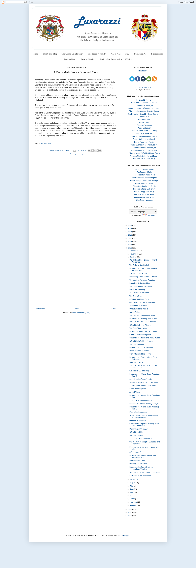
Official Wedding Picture (138, 309)
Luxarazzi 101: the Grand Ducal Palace (144, 338)
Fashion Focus (70, 59)
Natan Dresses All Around (139, 351)
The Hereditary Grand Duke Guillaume (144, 111)
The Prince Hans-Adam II (144, 169)
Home (35, 53)
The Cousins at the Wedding (140, 293)
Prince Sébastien (144, 128)
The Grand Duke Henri (144, 100)
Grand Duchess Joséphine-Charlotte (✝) (144, 108)
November (134, 254)
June (132, 489)
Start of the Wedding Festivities (141, 354)
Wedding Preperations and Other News (144, 472)
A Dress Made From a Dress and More (144, 386)
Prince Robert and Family (144, 142)
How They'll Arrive (136, 362)
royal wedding (78, 154)
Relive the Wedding (137, 290)
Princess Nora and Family (144, 197)
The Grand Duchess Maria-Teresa (144, 103)
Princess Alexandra (144, 125)
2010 (130, 512)
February (133, 502)
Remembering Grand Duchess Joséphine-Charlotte (141, 468)
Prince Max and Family (144, 183)
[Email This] (89, 150)
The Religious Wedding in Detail (142, 315)
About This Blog (50, 53)
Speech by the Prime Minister (140, 379)
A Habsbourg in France (138, 273)
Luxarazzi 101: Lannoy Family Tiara (143, 319)
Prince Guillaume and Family (144, 139)
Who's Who (115, 53)
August (133, 483)
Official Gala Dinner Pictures (140, 325)
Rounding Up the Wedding (139, 283)
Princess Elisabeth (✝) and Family (144, 150)
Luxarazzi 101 (140, 53)
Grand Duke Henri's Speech (140, 335)
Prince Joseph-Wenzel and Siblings (144, 180)
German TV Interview (137, 420)
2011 (130, 509)
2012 (130, 248)
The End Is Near (135, 296)
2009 (130, 516)
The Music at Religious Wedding (142, 280)
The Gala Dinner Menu (138, 328)
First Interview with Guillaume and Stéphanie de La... (142, 456)
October (133, 257)
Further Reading (88, 59)
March (132, 499)
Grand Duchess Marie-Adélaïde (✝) (144, 145)
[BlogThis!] (92, 150)
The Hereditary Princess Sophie (144, 178)
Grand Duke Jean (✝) (144, 105)
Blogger (126, 535)
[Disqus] (76, 195)
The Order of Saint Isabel (139, 265)
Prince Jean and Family (144, 133)
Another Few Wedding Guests (141, 400)
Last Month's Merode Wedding (141, 475)
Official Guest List (136, 432)
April (132, 495)
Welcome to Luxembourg (139, 371)
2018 (130, 228)
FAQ (127, 53)
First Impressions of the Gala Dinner (143, 331)
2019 (130, 225)
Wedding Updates (136, 435)
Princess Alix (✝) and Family (144, 159)
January (133, 505)
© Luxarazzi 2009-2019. (143, 87)
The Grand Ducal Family (72, 53)
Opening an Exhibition (138, 464)
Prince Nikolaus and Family (144, 194)
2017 (130, 232)
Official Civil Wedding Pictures (141, 341)
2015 (130, 238)
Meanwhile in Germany (138, 429)
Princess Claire (144, 120)
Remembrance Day (137, 461)
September (134, 479)
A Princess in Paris (136, 452)
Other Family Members (144, 200)
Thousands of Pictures (138, 306)
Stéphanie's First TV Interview (140, 438)
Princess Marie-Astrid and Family (144, 131)
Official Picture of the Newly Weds (142, 302)
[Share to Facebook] (97, 150)
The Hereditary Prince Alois (144, 175)
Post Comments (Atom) (81, 313)
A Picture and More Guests (139, 299)
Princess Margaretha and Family (144, 136)
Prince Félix (144, 117)
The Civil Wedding (136, 344)
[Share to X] (94, 150)
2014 (130, 241)
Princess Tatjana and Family (144, 189)
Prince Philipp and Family (144, 192)
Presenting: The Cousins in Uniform (143, 277)
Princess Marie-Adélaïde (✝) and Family (144, 153)
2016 (130, 235)
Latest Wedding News (137, 389)
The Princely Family (97, 53)
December (134, 251)
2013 (130, 245)
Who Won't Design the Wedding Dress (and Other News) (144, 425)
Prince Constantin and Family (144, 186)
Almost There (134, 392)
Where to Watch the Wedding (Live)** (143, 404)
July (131, 486)
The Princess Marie (144, 172)
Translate (151, 215)
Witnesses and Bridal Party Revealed (143, 382)
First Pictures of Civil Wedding (141, 347)
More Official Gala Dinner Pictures (142, 322)
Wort (41, 143)
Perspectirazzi (157, 53)
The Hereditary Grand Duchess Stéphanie (144, 114)
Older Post (112, 309)
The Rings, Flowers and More (140, 286)
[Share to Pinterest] (100, 150)
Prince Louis (144, 122)
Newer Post (40, 309)
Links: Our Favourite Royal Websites (116, 59)
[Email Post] (74, 150)
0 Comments (82, 150)
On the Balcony (135, 312)
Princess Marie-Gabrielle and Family (144, 156)
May (132, 492)
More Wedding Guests (138, 412)
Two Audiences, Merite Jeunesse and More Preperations (143, 416)
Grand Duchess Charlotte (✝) (144, 147)
